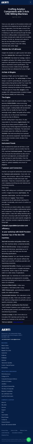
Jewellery (4, 383)
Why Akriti (4, 405)
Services (4, 407)
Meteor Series (5, 345)
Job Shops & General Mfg (8, 386)
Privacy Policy (5, 430)
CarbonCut (4, 353)
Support (3, 409)
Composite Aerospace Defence (9, 379)
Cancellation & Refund (17, 432)
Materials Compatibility (7, 391)
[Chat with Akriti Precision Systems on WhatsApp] (29, 439)
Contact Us (4, 419)
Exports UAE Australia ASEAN (9, 424)
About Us (4, 402)
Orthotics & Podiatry (6, 381)
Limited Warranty (5, 432)
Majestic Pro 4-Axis (6, 350)
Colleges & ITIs (5, 376)
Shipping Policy (5, 435)
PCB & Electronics (6, 374)
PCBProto (4, 355)
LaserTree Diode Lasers (7, 396)
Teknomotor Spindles (7, 362)
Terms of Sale (14, 430)
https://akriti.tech (18, 322)
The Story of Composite (7, 388)
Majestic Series (5, 348)
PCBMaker (4, 357)
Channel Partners (6, 422)
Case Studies (5, 414)
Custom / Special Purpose (8, 365)
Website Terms (23, 430)
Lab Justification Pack (7, 393)
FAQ (3, 412)
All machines (5, 367)
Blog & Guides (5, 417)
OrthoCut (4, 360)
